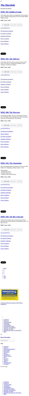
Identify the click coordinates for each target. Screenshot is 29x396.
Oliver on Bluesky (5, 38)
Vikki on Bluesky (5, 134)
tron (5, 357)
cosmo (6, 361)
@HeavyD (6, 321)
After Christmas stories (9, 349)
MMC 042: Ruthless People (11, 12)
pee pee (6, 358)
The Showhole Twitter (9, 326)
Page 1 (5, 268)
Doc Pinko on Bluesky (6, 33)
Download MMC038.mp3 (5, 232)
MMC (5, 331)
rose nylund (7, 350)
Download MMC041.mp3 (5, 74)
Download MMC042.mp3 (5, 28)
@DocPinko (6, 323)
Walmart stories (8, 356)
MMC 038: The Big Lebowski (12, 217)
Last (5, 277)
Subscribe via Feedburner (10, 327)
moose (6, 353)
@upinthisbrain (7, 325)
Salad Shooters (7, 362)
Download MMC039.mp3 (5, 184)
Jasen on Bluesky (5, 43)
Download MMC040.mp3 (5, 128)
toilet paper (7, 351)
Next (5, 276)
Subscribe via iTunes (8, 329)
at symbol (6, 364)
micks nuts (6, 354)
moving (6, 347)
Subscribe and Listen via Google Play (12, 330)
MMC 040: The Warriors (10, 112)
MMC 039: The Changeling (11, 163)
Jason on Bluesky (5, 41)
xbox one (6, 346)
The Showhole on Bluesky (7, 31)
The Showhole (8, 5)
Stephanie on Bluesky (6, 36)
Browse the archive (5, 337)
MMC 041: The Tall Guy (10, 59)
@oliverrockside (7, 322)
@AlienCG (6, 319)
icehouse (6, 360)
